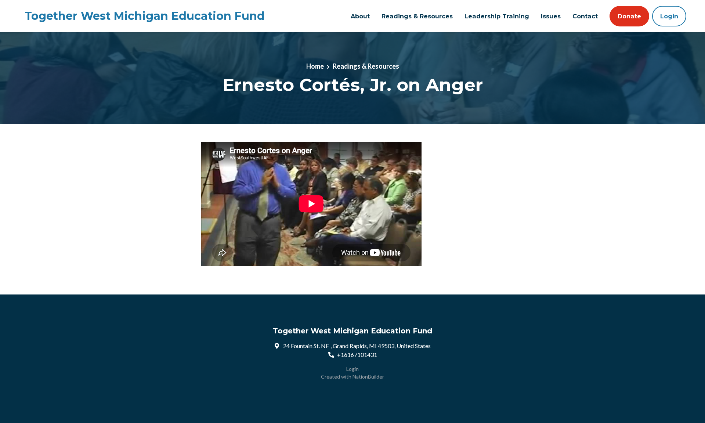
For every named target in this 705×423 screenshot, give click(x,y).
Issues (551, 16)
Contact (585, 16)
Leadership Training (496, 16)
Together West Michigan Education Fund (145, 16)
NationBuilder (368, 376)
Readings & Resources (417, 16)
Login (669, 16)
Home (315, 66)
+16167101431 (357, 354)
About (360, 16)
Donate (629, 16)
